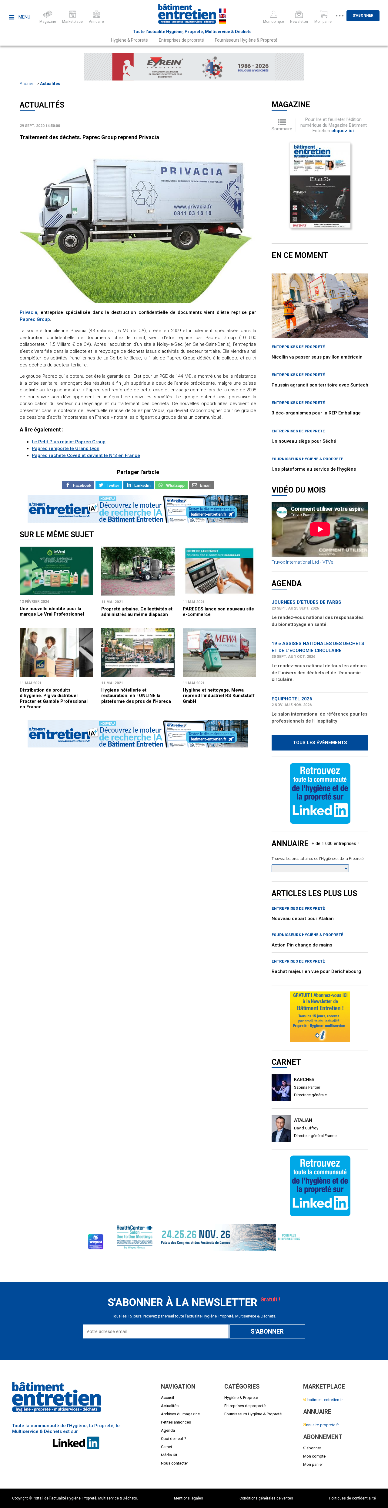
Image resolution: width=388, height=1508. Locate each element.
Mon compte (314, 1456)
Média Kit (169, 1455)
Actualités (50, 83)
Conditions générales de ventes (266, 1498)
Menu (23, 17)
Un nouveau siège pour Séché (304, 441)
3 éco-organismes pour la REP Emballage (316, 413)
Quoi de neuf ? (173, 1438)
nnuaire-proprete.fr (321, 1425)
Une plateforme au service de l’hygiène (314, 469)
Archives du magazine (180, 1414)
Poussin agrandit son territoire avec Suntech (320, 385)
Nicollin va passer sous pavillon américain (317, 357)
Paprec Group (35, 319)
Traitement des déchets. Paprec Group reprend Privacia (89, 137)
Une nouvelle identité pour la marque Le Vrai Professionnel (52, 611)
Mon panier (313, 1464)
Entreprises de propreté (181, 40)
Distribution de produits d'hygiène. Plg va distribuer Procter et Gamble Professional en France (54, 698)
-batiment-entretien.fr (323, 1399)
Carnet (166, 1446)
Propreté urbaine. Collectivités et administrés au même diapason (136, 611)
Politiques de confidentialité (352, 1498)
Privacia (28, 312)
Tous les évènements (320, 742)
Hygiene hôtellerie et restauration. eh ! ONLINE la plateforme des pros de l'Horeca (136, 695)
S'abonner (363, 15)
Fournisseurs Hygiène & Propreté (246, 40)
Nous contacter (174, 1463)
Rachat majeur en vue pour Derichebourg (316, 971)
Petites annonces (176, 1422)
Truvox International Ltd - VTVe (302, 562)
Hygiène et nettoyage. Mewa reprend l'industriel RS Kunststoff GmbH (219, 695)
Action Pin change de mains (302, 945)
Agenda (168, 1430)
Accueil (27, 83)
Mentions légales (188, 1498)
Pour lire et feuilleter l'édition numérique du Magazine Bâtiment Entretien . (333, 125)
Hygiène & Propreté (129, 40)
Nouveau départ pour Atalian (303, 918)
